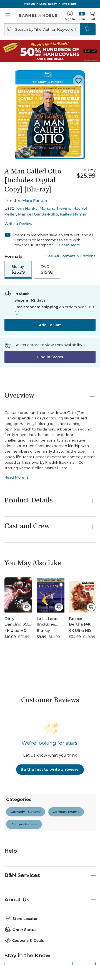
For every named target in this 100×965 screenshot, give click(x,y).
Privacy (83, 942)
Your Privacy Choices (31, 947)
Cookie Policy (40, 953)
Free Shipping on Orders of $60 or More (50, 4)
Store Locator (25, 825)
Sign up (84, 874)
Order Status (24, 836)
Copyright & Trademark (53, 942)
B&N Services (22, 781)
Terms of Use (18, 942)
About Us (16, 806)
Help (10, 757)
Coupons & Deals (28, 846)
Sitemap (64, 953)
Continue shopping (50, 113)
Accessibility (73, 947)
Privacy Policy (16, 900)
